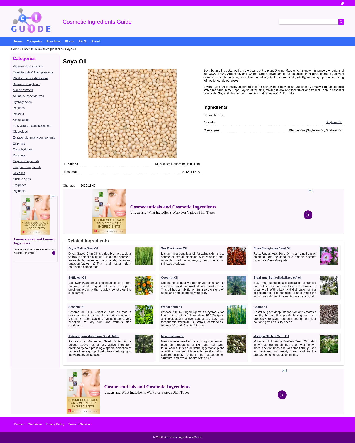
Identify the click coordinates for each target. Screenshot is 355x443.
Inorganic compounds (27, 167)
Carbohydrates (22, 149)
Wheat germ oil (171, 306)
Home (15, 49)
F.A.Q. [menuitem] (83, 41)
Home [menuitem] (18, 41)
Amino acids (21, 119)
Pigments (19, 191)
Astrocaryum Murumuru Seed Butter (93, 336)
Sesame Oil (76, 306)
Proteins (18, 113)
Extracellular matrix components (34, 137)
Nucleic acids (22, 179)
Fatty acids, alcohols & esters (32, 125)
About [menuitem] (95, 41)
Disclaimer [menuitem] (35, 424)
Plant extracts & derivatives (30, 78)
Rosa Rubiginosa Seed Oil (271, 248)
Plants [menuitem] (69, 41)
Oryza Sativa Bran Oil (83, 248)
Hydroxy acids (22, 102)
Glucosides (20, 131)
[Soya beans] (132, 156)
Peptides (19, 107)
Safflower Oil (77, 277)
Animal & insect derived (28, 96)
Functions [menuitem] (54, 41)
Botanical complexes (26, 84)
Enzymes (19, 143)
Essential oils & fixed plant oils (42, 49)
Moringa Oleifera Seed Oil (271, 336)
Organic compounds (26, 161)
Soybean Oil (334, 122)
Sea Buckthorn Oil (174, 248)
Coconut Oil (169, 277)
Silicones (19, 173)
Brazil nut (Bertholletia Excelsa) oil (277, 277)
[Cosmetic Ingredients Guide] (31, 21)
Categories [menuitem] (34, 41)
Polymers (19, 155)
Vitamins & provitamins (28, 66)
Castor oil (260, 306)
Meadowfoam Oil (172, 336)
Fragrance (19, 185)
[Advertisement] (35, 228)
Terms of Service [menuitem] (79, 424)
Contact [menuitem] (19, 424)
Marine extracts (23, 90)
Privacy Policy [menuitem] (55, 424)
